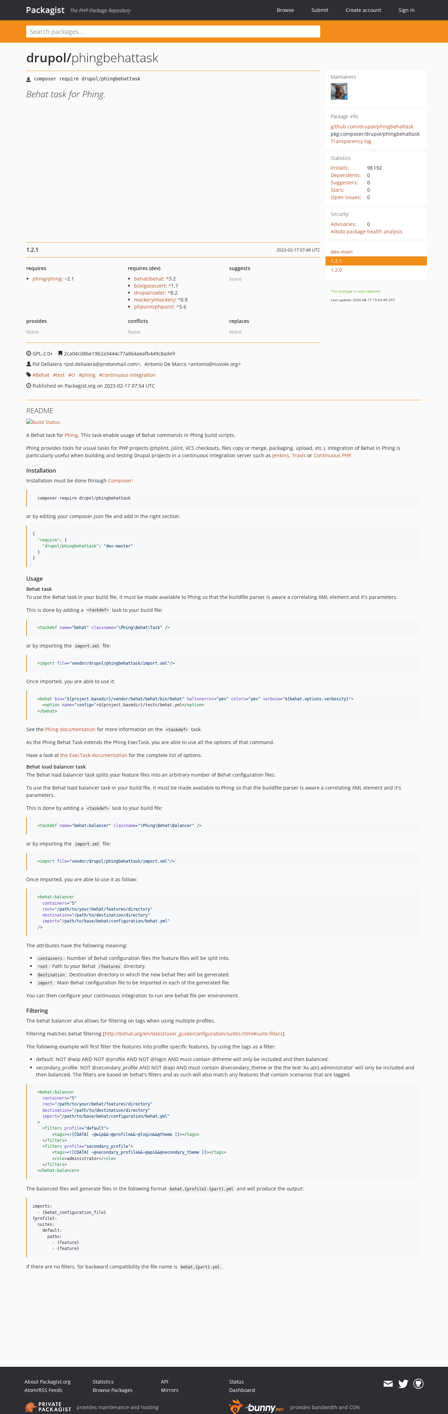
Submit (320, 10)
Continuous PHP (332, 455)
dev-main (342, 251)
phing (89, 375)
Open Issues (345, 197)
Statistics (103, 1381)
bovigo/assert (150, 285)
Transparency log (351, 141)
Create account (363, 10)
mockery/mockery (154, 299)
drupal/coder (149, 292)
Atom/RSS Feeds (43, 1390)
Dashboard (242, 1390)
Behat (42, 375)
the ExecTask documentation (93, 755)
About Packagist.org (47, 1381)
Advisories (343, 224)
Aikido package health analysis (366, 231)
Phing (71, 435)
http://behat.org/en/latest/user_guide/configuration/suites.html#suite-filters (194, 1033)
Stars (337, 189)
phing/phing (47, 278)
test (60, 375)
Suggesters (344, 182)
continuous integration (129, 375)
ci (73, 375)
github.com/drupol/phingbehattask (372, 126)
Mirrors (169, 1390)
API (164, 1381)
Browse (285, 10)
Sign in (407, 10)
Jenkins (280, 455)
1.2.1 (336, 260)
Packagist (45, 9)
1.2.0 (336, 270)
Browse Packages (113, 1390)
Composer (120, 480)
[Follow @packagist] (403, 1384)
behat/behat (148, 278)
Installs (339, 167)
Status (236, 1381)
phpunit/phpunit (154, 306)
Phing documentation (70, 729)
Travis (299, 455)
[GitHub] (418, 1384)
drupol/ (48, 57)
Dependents (345, 175)
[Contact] (388, 1384)
